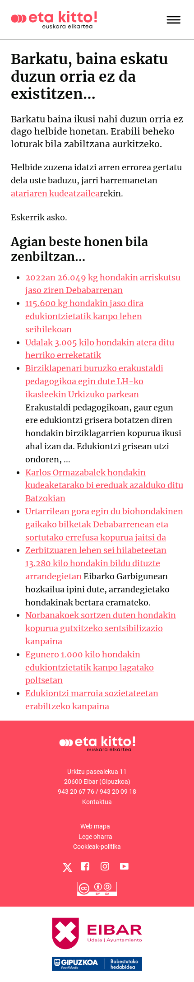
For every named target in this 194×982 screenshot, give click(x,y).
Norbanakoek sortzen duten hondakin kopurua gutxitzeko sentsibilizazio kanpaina (100, 628)
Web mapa (95, 826)
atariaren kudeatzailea (55, 193)
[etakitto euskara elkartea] (54, 19)
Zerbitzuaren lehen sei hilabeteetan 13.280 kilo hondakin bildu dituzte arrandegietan (95, 563)
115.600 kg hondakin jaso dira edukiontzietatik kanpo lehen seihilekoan (84, 316)
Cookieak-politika (97, 846)
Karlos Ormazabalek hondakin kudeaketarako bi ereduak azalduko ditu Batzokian (104, 485)
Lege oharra (95, 836)
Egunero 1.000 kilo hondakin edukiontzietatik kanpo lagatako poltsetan (89, 667)
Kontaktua (97, 801)
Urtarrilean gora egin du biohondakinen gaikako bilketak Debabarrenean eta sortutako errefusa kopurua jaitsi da (104, 524)
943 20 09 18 (118, 791)
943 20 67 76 (76, 791)
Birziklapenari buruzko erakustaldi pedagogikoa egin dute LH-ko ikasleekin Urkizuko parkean (94, 381)
